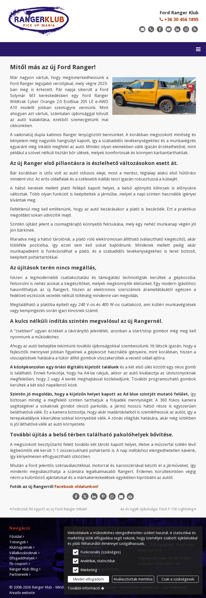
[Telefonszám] (151, 29)
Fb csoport (18, 563)
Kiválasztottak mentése (133, 579)
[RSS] (194, 29)
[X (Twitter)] (85, 496)
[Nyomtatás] (130, 496)
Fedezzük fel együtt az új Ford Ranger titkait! (49, 509)
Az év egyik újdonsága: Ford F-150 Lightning (157, 509)
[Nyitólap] (51, 21)
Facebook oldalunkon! (76, 486)
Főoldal (15, 536)
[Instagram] (186, 29)
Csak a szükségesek (178, 579)
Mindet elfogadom (88, 579)
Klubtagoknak (20, 547)
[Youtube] (168, 29)
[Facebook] (160, 29)
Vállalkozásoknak (23, 552)
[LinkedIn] (177, 29)
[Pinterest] (103, 496)
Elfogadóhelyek (22, 558)
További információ (84, 588)
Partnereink (18, 574)
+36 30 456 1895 (180, 19)
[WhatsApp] (112, 496)
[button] (198, 49)
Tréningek (17, 542)
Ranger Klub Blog (23, 569)
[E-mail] (142, 29)
